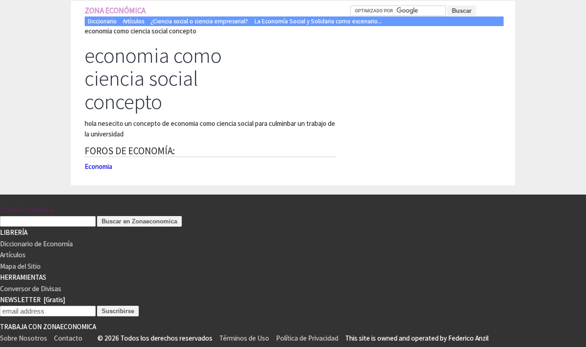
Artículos (133, 21)
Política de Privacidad (307, 338)
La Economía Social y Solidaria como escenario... (318, 21)
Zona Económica (115, 10)
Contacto (68, 338)
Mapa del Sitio (20, 266)
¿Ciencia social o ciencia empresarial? (199, 21)
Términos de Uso (244, 338)
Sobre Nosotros (23, 338)
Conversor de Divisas (30, 288)
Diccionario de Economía (36, 243)
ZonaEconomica (26, 210)
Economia (98, 166)
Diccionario (102, 21)
